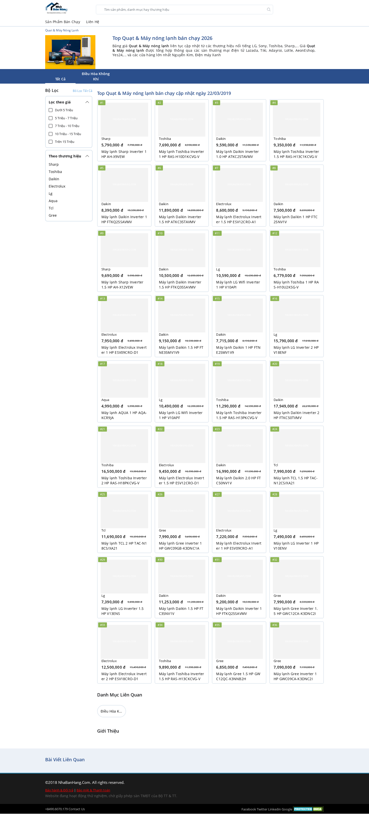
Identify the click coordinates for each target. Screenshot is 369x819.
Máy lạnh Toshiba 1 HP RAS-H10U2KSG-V (296, 284)
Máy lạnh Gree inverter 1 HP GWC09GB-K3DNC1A (180, 546)
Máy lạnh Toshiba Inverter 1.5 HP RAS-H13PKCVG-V (239, 415)
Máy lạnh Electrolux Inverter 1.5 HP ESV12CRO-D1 (181, 480)
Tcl (51, 208)
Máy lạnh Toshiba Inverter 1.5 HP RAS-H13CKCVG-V (181, 676)
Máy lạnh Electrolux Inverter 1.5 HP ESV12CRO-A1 (238, 219)
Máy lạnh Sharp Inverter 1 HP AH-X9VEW (124, 154)
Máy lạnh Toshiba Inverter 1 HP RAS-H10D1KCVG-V (181, 154)
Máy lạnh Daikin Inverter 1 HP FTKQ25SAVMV (124, 219)
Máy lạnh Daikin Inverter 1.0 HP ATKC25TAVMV (237, 154)
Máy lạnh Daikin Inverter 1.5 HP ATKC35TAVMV (180, 219)
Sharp (54, 164)
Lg (50, 193)
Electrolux (57, 186)
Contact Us (77, 809)
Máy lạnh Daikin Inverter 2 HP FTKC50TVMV (296, 415)
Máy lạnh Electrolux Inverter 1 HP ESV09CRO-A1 (238, 546)
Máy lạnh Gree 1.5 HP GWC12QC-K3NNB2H (238, 676)
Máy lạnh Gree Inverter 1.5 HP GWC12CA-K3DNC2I (296, 611)
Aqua (53, 200)
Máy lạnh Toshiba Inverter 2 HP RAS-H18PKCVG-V (124, 480)
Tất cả (60, 79)
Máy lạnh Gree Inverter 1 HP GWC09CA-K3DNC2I (295, 676)
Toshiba (55, 171)
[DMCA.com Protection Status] (308, 809)
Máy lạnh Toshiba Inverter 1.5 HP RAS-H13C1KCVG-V (296, 154)
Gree (53, 215)
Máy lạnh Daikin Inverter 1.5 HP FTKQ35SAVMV (180, 284)
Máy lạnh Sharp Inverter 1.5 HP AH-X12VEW (122, 284)
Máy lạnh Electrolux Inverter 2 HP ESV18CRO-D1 (124, 676)
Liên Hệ (92, 21)
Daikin (54, 179)
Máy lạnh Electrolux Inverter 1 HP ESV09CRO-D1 (124, 350)
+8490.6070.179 (56, 809)
